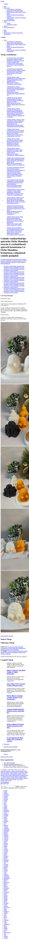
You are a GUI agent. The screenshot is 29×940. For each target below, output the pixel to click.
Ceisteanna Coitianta (12, 24)
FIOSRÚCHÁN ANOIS (7, 757)
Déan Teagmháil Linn (9, 27)
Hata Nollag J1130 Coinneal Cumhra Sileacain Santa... (16, 684)
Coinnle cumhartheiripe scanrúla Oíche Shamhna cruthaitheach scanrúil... (15, 176)
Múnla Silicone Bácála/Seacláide (15, 10)
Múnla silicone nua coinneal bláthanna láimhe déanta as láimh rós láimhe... (16, 105)
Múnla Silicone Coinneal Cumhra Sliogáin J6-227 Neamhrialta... (15, 697)
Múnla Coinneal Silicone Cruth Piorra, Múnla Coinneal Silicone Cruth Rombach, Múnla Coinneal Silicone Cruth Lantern (14, 774)
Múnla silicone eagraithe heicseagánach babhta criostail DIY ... (16, 234)
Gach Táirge (20, 779)
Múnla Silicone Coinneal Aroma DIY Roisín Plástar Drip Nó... (16, 202)
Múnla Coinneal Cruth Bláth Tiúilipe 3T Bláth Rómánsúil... (16, 672)
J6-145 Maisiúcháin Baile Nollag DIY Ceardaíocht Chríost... (15, 739)
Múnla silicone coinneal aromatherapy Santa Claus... (13, 145)
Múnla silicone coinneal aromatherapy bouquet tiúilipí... (14, 83)
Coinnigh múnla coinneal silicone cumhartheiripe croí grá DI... (15, 135)
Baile (5, 6)
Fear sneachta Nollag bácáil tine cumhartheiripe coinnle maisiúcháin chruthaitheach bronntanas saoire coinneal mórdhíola (13, 648)
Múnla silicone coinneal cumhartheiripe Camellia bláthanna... (16, 154)
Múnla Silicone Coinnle (8, 776)
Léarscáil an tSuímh (5, 771)
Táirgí (5, 31)
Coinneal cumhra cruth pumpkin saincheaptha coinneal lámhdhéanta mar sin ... (15, 65)
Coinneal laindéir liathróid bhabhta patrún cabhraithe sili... (15, 710)
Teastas (8, 23)
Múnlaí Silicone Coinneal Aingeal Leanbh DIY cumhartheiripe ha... (15, 194)
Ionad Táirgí (7, 8)
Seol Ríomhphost (5, 782)
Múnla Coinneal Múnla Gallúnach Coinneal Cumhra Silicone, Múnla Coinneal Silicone (14, 778)
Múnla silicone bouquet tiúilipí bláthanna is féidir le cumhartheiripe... (16, 164)
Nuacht (5, 26)
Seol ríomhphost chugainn (7, 636)
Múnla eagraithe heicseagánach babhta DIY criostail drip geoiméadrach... (14, 213)
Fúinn (5, 21)
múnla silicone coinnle (10, 779)
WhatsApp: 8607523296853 (11, 746)
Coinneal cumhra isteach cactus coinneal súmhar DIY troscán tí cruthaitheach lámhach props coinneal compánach (14, 652)
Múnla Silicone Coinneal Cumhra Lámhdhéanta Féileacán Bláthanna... (16, 125)
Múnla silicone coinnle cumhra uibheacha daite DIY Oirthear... (14, 224)
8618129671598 (5, 783)
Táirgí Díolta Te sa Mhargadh (14, 9)
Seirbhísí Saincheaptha (9, 20)
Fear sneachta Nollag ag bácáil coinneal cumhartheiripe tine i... (14, 186)
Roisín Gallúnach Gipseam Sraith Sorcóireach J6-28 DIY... (15, 725)
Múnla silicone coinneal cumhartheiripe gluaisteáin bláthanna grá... (16, 94)
